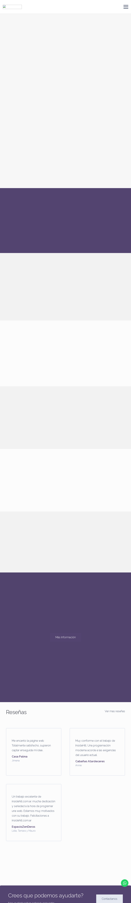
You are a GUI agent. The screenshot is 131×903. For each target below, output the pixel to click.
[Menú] (125, 7)
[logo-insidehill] (12, 7)
